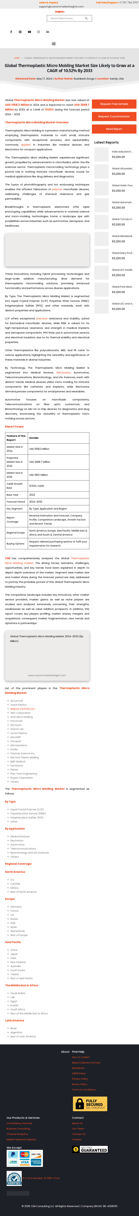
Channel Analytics (17, 1134)
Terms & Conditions (84, 1089)
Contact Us (78, 1134)
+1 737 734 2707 (128, 2)
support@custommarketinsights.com (61, 6)
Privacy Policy (80, 1079)
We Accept (14, 1148)
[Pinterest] (20, 32)
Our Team (78, 1128)
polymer (57, 189)
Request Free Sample (114, 104)
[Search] (86, 18)
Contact (78, 1118)
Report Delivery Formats (86, 1062)
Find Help (78, 1052)
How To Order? (81, 1057)
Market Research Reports (21, 1139)
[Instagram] (38, 32)
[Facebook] (11, 32)
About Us (77, 1123)
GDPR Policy (79, 1073)
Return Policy (79, 1084)
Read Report (114, 129)
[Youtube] (29, 32)
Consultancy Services (19, 1123)
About (65, 1052)
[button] (54, 43)
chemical (41, 318)
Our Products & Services (23, 1118)
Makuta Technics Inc (23, 709)
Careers (76, 1139)
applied (26, 144)
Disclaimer (78, 1068)
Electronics (63, 372)
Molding (48, 100)
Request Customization (114, 116)
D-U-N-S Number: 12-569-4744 (41, 1178)
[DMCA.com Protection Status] (37, 1193)
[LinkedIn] (48, 32)
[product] (101, 154)
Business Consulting (18, 1128)
